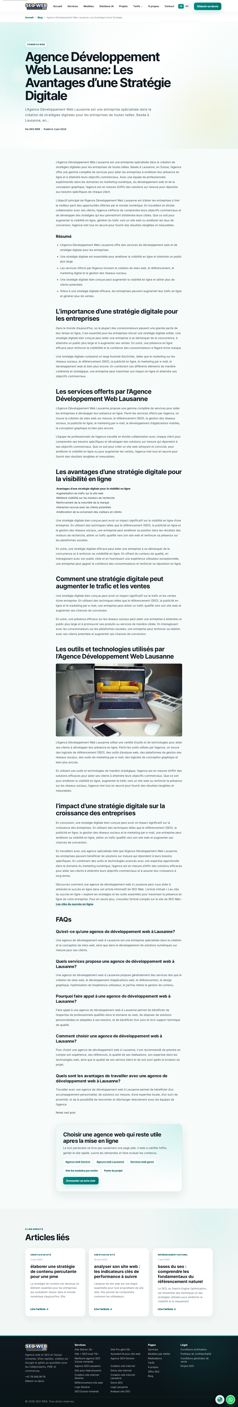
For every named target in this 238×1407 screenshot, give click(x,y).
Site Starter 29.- (84, 1349)
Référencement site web (89, 1382)
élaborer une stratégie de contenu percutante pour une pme (53, 1271)
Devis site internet (121, 1370)
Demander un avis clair (81, 1180)
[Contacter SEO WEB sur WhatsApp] (230, 1399)
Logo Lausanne (119, 1387)
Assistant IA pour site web (125, 1353)
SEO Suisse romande (87, 1391)
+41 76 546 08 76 (35, 1376)
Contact (169, 6)
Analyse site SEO (120, 1391)
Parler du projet (113, 1170)
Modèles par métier (159, 1353)
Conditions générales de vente (195, 1360)
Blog (40, 17)
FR (181, 6)
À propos (153, 6)
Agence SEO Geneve (122, 1358)
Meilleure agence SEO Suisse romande (87, 1360)
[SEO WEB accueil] (36, 6)
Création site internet (123, 1365)
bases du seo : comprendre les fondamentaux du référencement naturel (180, 1274)
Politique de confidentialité (196, 1353)
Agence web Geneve (77, 1161)
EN (187, 6)
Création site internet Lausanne (123, 1376)
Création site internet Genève (87, 1376)
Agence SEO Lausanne (88, 1365)
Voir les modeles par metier (81, 1170)
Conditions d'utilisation (194, 1349)
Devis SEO (117, 1382)
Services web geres (142, 1161)
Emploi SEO (187, 1365)
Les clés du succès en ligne (74, 904)
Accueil (57, 6)
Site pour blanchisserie (88, 1370)
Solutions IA (106, 6)
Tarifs (138, 6)
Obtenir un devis (207, 6)
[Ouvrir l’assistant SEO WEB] (219, 1399)
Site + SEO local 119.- (87, 1353)
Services (73, 6)
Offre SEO (153, 1371)
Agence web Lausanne (110, 1161)
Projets (123, 6)
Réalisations (155, 1358)
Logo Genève (82, 1387)
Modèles (89, 6)
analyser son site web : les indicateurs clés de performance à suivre (117, 1271)
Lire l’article (39, 1309)
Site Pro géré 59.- (121, 1349)
